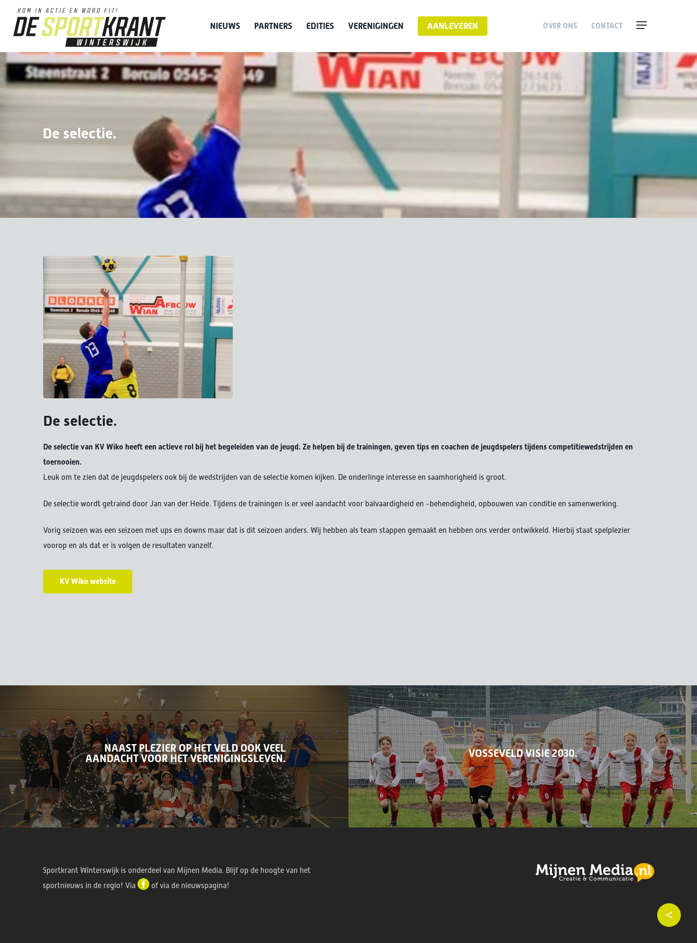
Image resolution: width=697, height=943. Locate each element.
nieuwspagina (204, 885)
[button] (660, 26)
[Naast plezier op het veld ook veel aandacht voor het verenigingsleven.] (174, 756)
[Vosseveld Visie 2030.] (522, 756)
